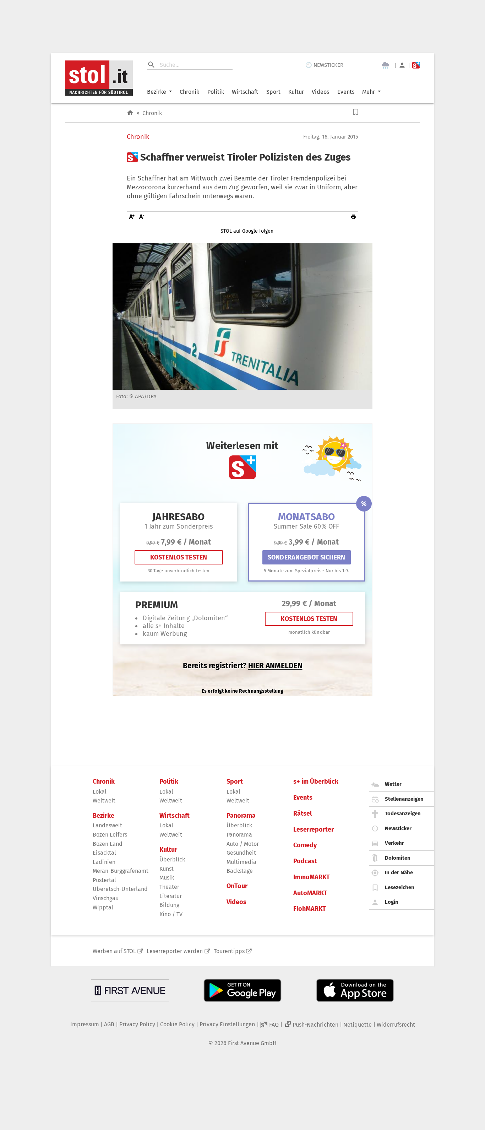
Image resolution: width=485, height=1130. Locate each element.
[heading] (242, 157)
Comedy (305, 845)
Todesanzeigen (403, 813)
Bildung (169, 905)
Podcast (305, 861)
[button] (355, 112)
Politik (215, 91)
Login (391, 902)
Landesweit (107, 825)
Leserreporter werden (175, 951)
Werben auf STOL (114, 951)
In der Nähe (399, 872)
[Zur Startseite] (130, 113)
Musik (166, 877)
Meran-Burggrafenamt (120, 870)
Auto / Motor (243, 843)
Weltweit (104, 800)
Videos (320, 91)
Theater (169, 886)
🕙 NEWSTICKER (324, 65)
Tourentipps (229, 951)
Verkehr (394, 843)
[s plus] (416, 65)
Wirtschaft (245, 91)
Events (345, 91)
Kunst (166, 868)
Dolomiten (397, 858)
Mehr (368, 91)
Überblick (172, 859)
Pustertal (104, 880)
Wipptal (103, 907)
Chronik (189, 91)
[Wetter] (385, 65)
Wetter (393, 784)
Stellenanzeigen (404, 799)
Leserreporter (313, 829)
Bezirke (156, 91)
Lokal (100, 791)
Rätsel (302, 813)
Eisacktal (104, 852)
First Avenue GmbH (252, 1043)
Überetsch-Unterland (120, 889)
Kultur (296, 91)
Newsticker (398, 828)
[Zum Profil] (402, 65)
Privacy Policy (137, 1024)
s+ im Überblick (315, 781)
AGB (109, 1024)
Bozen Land (107, 843)
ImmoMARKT (311, 877)
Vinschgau (106, 898)
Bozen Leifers (110, 834)
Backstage (240, 870)
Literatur (170, 896)
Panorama (241, 816)
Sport (273, 91)
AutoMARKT (310, 893)
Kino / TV (170, 914)
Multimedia (241, 862)
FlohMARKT (309, 909)
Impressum (84, 1024)
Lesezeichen (399, 887)
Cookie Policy (177, 1024)
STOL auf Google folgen (246, 231)
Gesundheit (241, 852)
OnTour (237, 886)
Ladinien (104, 862)
